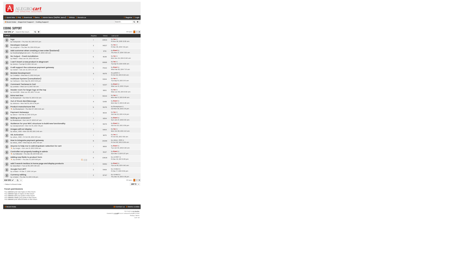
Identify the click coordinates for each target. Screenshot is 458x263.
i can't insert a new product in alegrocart (29, 62)
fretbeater (18, 154)
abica (15, 115)
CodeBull (16, 75)
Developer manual (19, 45)
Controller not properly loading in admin (29, 151)
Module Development (20, 73)
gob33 (115, 73)
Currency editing (18, 175)
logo (12, 39)
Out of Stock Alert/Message (23, 101)
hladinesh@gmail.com (21, 53)
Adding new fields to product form (26, 157)
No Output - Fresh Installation (24, 56)
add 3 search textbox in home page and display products (37, 163)
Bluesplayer (17, 98)
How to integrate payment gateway (27, 140)
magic (17, 148)
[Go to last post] (117, 39)
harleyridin (17, 42)
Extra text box (16, 95)
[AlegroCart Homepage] (23, 8)
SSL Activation (16, 135)
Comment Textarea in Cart (23, 84)
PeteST (15, 59)
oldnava (16, 103)
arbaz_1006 (17, 131)
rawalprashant (18, 126)
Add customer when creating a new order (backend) (34, 50)
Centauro (16, 81)
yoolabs (16, 87)
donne (15, 64)
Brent (115, 50)
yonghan (16, 47)
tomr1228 (16, 92)
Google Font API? (18, 169)
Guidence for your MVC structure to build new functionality (37, 123)
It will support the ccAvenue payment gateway (32, 67)
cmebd (15, 171)
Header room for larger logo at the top (28, 90)
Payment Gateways (19, 112)
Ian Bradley (135, 211)
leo (114, 39)
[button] (139, 32)
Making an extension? (20, 118)
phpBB (116, 213)
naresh (15, 70)
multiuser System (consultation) (25, 78)
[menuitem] (18, 17)
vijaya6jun (17, 166)
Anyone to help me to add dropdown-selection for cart (36, 146)
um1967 (18, 159)
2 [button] (136, 32)
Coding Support (12, 28)
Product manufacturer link (22, 106)
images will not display (21, 129)
